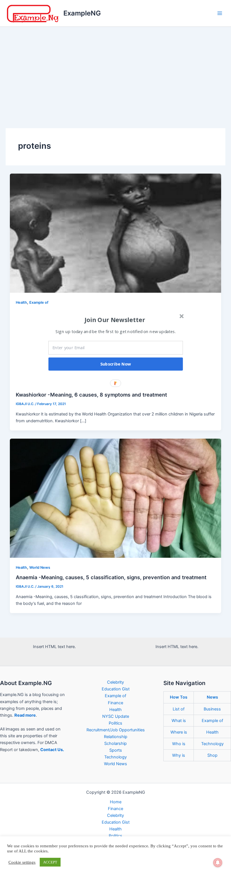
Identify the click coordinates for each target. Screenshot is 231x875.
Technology (115, 757)
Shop (212, 755)
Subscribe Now (115, 364)
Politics (115, 723)
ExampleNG (82, 13)
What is (179, 720)
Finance (115, 702)
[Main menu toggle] (219, 13)
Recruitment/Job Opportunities (115, 729)
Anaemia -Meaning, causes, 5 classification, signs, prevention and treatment (111, 577)
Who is (178, 743)
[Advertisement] (115, 69)
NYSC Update (115, 716)
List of (179, 709)
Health (21, 302)
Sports (115, 750)
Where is (178, 732)
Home (115, 801)
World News (39, 567)
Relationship (115, 736)
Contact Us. (52, 749)
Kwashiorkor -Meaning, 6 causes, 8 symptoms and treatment (91, 394)
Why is (178, 755)
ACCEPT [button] (50, 862)
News (212, 697)
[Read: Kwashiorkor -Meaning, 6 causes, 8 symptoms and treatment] (115, 232)
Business (212, 709)
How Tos (178, 697)
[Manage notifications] (217, 862)
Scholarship (115, 743)
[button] (115, 319)
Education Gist (116, 689)
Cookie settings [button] (21, 862)
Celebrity (115, 682)
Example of (38, 302)
